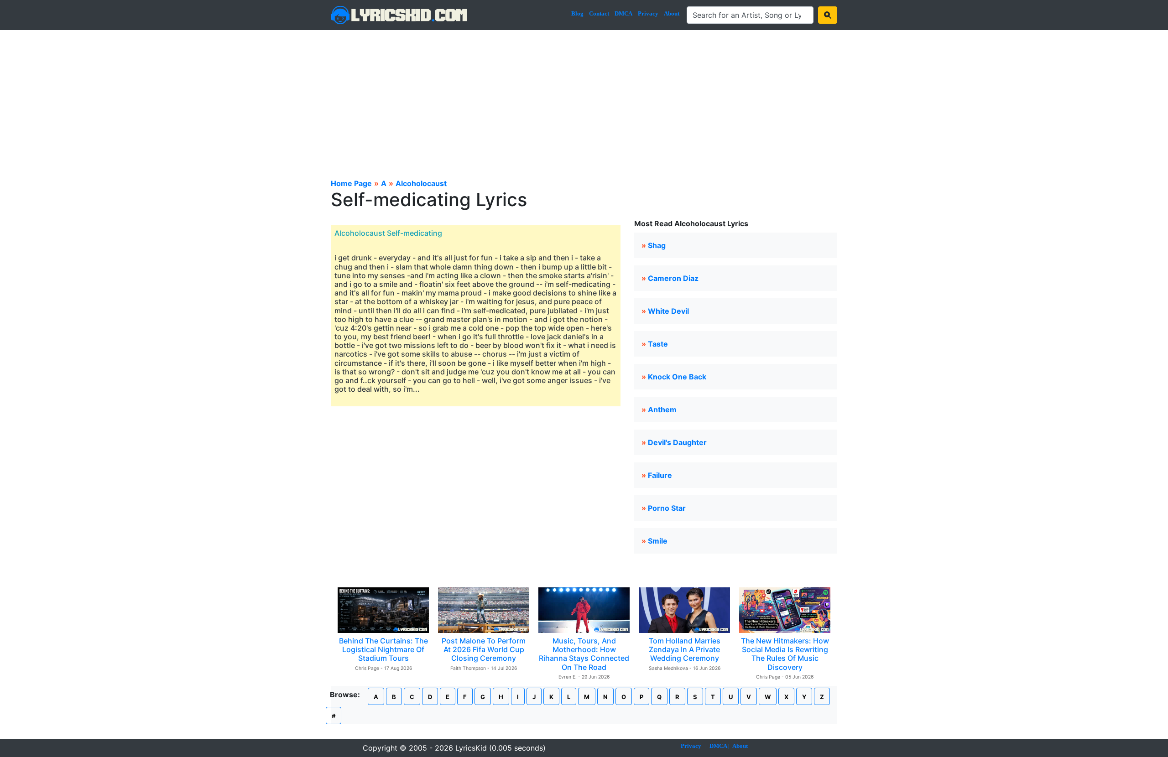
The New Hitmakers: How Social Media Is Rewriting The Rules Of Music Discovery (785, 654)
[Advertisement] (584, 98)
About (671, 13)
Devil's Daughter (677, 442)
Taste (658, 343)
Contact (599, 13)
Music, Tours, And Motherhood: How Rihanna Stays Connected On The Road (584, 654)
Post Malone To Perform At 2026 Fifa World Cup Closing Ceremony (484, 649)
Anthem (662, 409)
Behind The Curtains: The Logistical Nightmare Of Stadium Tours (383, 649)
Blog (577, 13)
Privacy (648, 13)
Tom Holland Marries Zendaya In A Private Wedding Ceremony (684, 649)
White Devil (668, 311)
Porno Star (667, 508)
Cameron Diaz (673, 278)
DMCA (623, 13)
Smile (657, 540)
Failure (660, 475)
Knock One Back (677, 376)
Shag (657, 245)
